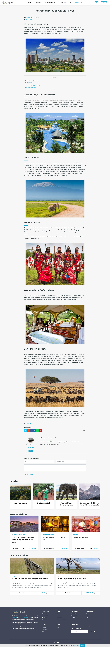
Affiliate (58, 615)
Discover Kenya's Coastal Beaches (32, 80)
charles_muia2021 (29, 17)
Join (96, 2)
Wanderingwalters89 (21, 501)
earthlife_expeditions (49, 534)
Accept (82, 645)
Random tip (44, 619)
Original (76, 534)
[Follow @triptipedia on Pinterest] (58, 642)
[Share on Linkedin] (34, 430)
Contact (87, 617)
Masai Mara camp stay (20, 503)
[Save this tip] (80, 430)
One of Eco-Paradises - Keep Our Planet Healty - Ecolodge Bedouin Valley (23, 540)
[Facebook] (32, 447)
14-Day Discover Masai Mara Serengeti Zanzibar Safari (30, 579)
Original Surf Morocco (80, 537)
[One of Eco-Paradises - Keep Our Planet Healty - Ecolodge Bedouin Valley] (24, 524)
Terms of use (44, 629)
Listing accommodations (62, 619)
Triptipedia (12, 3)
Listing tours (59, 617)
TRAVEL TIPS (38, 2)
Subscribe (93, 631)
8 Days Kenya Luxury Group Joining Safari (72, 579)
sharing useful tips (34, 627)
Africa (26, 19)
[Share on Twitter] (25, 430)
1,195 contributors (26, 617)
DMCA (43, 631)
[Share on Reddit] (28, 430)
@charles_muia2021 (31, 444)
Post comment (29, 474)
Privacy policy (45, 627)
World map (44, 617)
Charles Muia (52, 438)
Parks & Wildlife (28, 82)
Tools (58, 627)
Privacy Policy (76, 645)
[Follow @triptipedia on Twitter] (52, 642)
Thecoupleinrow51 (90, 501)
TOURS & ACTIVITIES (65, 2)
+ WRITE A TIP (78, 2)
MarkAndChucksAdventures (44, 501)
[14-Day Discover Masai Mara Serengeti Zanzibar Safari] (32, 566)
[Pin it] (40, 430)
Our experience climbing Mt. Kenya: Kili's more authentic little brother (89, 505)
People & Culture (29, 84)
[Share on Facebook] (31, 430)
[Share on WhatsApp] (37, 430)
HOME (29, 2)
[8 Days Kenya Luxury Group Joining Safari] (78, 566)
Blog (87, 615)
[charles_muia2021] (31, 440)
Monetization (45, 615)
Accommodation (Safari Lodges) (32, 85)
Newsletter (73, 617)
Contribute (44, 613)
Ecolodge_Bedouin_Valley (19, 534)
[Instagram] (28, 447)
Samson (61, 576)
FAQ (57, 613)
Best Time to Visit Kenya (30, 87)
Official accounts (74, 615)
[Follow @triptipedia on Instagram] (55, 642)
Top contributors (74, 613)
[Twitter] (30, 447)
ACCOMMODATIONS (50, 2)
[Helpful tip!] (84, 430)
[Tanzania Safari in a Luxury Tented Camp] (55, 524)
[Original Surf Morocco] (86, 524)
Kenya (31, 19)
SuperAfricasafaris (17, 576)
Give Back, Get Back (43, 503)
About (87, 613)
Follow (30, 451)
